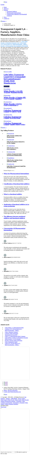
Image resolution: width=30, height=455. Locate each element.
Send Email (3, 407)
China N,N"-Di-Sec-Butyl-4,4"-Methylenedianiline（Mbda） (12, 344)
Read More (6, 86)
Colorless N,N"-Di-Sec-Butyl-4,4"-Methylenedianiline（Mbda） (13, 329)
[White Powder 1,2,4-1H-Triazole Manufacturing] (7, 89)
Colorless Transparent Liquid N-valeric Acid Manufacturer (12, 111)
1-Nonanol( (18, 401)
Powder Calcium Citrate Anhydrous (13, 340)
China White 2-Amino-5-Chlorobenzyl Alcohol (16, 337)
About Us (6, 8)
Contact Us (6, 18)
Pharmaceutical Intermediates (14, 13)
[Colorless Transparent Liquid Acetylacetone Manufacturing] (8, 114)
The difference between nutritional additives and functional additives (14, 217)
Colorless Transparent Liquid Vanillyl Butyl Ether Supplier (14, 124)
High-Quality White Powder (7, 400)
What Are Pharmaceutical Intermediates (16, 173)
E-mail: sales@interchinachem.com (12, 391)
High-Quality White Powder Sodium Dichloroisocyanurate (15, 400)
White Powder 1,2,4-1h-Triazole (13, 339)
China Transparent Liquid (11, 342)
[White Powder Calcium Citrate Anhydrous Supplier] (10, 158)
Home (5, 7)
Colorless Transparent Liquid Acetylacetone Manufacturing (12, 118)
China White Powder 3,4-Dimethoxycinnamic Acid (14, 42)
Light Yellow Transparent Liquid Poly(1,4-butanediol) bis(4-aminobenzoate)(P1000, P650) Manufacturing (15, 79)
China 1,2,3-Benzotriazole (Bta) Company (15, 336)
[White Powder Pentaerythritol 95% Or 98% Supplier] (10, 139)
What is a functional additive (13, 194)
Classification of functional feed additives (16, 184)
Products (6, 10)
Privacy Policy (21, 398)
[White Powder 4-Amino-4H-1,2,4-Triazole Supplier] (7, 95)
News (5, 17)
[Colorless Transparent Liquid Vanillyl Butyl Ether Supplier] (7, 121)
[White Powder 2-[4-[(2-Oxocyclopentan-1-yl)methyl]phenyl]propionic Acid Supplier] (8, 102)
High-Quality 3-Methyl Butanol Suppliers (14, 403)
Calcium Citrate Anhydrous (11, 333)
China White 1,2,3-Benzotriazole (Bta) (14, 327)
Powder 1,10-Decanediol (7, 46)
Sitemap (8, 398)
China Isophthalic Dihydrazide (20, 46)
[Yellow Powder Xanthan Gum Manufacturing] (10, 133)
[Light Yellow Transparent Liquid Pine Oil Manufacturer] (10, 164)
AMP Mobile (14, 398)
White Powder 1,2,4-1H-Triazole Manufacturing (13, 92)
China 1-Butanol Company (11, 332)
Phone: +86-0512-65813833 (10, 390)
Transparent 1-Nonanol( (19, 402)
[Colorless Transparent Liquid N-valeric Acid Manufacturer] (8, 108)
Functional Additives (12, 11)
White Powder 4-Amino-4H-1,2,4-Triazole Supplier (15, 98)
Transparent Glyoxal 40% (11, 335)
